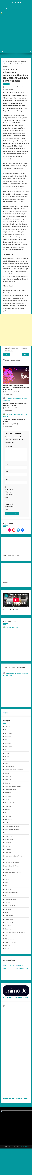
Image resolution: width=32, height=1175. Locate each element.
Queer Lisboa (9, 922)
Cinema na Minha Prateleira (13, 786)
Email (7, 472)
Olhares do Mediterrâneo (12, 906)
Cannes (7, 773)
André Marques (22, 87)
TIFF (6, 935)
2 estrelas (8, 730)
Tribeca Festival (9, 939)
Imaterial (7, 846)
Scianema (8, 929)
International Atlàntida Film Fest (14, 856)
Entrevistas (8, 819)
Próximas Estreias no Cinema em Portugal (15, 997)
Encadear (8, 809)
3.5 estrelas (8, 740)
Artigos (7, 756)
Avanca (7, 760)
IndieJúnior (8, 849)
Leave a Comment (9, 89)
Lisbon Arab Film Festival (12, 862)
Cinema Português (10, 789)
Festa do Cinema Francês (12, 826)
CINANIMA (8, 779)
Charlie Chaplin (14, 348)
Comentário (9, 446)
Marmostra (8, 876)
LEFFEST (7, 859)
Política (7, 912)
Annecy (7, 753)
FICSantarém (9, 839)
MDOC (7, 879)
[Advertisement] (16, 330)
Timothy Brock (8, 350)
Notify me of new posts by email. (9, 506)
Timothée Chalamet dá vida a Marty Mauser (15, 420)
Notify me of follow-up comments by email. (9, 493)
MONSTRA (8, 889)
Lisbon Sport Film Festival (12, 866)
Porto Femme (9, 915)
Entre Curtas (8, 813)
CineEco (7, 783)
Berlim (7, 763)
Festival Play (8, 836)
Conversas (8, 796)
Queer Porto (8, 925)
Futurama (8, 842)
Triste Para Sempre (10, 942)
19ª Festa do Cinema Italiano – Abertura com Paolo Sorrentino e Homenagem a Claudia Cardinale (8, 354)
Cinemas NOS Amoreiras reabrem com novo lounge (14, 404)
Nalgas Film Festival (10, 899)
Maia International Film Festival (13, 872)
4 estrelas (8, 743)
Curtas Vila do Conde (11, 803)
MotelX (7, 896)
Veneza (7, 945)
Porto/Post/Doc (9, 919)
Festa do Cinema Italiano (12, 829)
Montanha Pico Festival (11, 892)
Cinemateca (24, 348)
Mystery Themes (25, 1146)
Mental (7, 882)
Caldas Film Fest (9, 766)
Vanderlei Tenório (8, 394)
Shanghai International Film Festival (15, 932)
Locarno (7, 869)
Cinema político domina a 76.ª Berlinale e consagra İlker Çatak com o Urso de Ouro (16, 387)
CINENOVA (8, 793)
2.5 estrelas (8, 733)
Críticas (7, 799)
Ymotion (7, 949)
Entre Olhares (9, 816)
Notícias (6, 84)
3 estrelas (8, 736)
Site (6, 479)
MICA (6, 886)
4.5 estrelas (8, 746)
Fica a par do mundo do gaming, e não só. (15, 1098)
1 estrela (7, 726)
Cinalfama (8, 776)
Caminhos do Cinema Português (14, 769)
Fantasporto (8, 823)
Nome (7, 464)
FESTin (7, 833)
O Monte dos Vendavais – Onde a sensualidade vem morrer (26, 354)
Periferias (8, 909)
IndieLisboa (8, 852)
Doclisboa (8, 806)
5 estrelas (8, 750)
